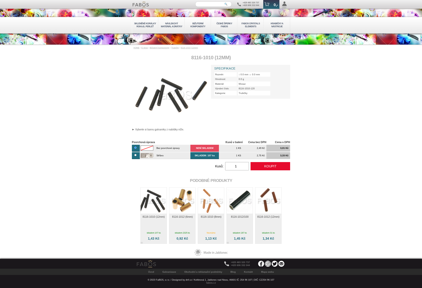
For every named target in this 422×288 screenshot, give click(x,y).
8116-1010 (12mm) (189, 48)
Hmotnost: (220, 79)
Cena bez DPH (257, 142)
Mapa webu (267, 272)
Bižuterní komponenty (159, 48)
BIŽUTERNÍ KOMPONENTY (197, 25)
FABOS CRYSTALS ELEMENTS (250, 25)
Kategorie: (220, 93)
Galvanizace (169, 272)
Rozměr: (219, 74)
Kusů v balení (234, 142)
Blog (233, 272)
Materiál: (219, 84)
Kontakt (248, 272)
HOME (136, 48)
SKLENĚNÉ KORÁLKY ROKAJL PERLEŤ (145, 25)
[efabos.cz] (141, 4)
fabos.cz (211, 282)
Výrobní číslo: (222, 88)
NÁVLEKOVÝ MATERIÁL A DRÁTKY (171, 25)
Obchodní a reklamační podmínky (203, 272)
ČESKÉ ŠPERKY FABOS (224, 25)
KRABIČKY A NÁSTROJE (277, 25)
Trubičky (175, 48)
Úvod (151, 272)
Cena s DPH (282, 142)
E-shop (144, 48)
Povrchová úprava (143, 142)
